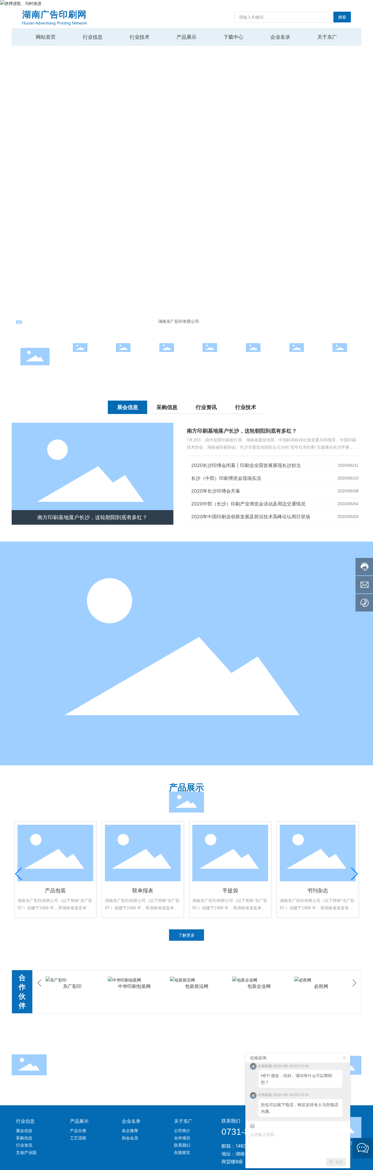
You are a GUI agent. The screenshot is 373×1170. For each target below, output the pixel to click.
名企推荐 (166, 359)
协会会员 (209, 359)
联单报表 (142, 891)
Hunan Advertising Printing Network (54, 23)
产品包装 (55, 891)
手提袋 (230, 891)
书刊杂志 (317, 891)
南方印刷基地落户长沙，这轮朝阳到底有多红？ (92, 517)
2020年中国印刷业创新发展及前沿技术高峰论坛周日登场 (250, 516)
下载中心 (253, 359)
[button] (358, 157)
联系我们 (296, 359)
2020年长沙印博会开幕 (215, 491)
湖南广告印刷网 (54, 14)
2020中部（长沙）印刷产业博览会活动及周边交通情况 (248, 504)
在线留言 (339, 359)
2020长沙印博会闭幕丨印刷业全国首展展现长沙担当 (246, 465)
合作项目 (123, 359)
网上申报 (80, 359)
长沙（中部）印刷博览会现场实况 (226, 478)
